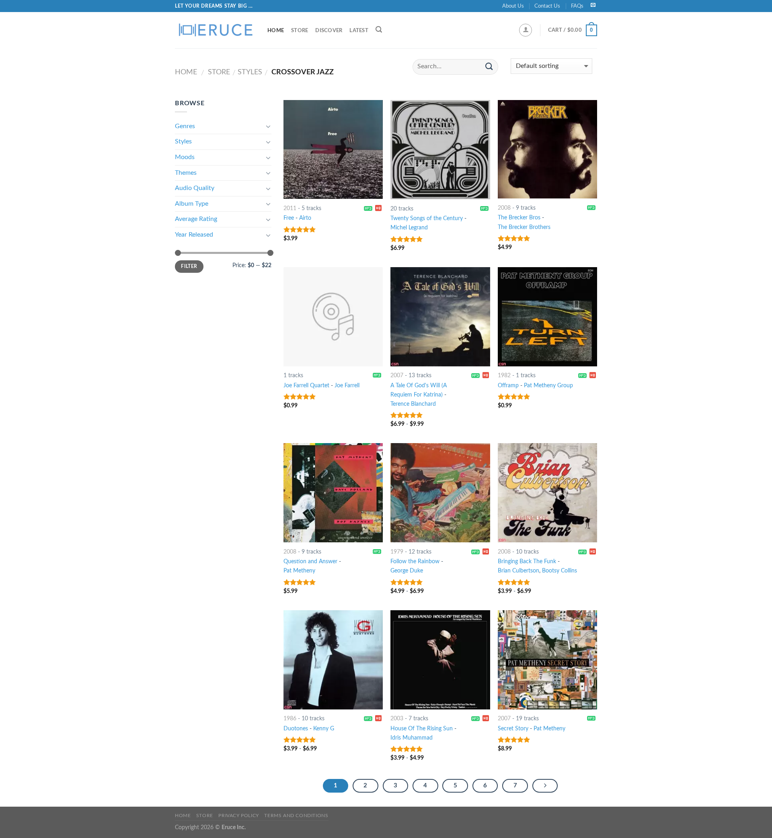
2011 (289, 208)
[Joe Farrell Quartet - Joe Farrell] (333, 316)
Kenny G (323, 729)
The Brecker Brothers (524, 227)
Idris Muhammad (411, 738)
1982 (504, 375)
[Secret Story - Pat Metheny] (547, 659)
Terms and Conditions (296, 815)
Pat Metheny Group (548, 385)
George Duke (406, 571)
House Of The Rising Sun (421, 729)
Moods (185, 157)
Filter (189, 266)
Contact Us (547, 6)
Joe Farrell (347, 385)
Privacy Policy (238, 815)
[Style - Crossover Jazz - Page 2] (545, 786)
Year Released (194, 234)
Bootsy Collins (559, 571)
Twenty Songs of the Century (426, 218)
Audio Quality (194, 188)
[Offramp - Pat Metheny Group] (547, 316)
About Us (513, 6)
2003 (396, 718)
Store (299, 30)
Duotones (295, 729)
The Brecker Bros (519, 218)
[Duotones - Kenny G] (333, 659)
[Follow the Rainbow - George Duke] (440, 492)
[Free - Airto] (333, 149)
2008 (504, 208)
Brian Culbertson (518, 571)
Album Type (191, 203)
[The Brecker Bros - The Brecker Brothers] (547, 149)
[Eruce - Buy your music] (215, 30)
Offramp (508, 385)
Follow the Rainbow (414, 561)
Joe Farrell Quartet (306, 385)
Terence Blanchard (413, 404)
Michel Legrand (409, 228)
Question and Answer (310, 561)
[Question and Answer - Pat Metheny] (333, 492)
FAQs (577, 6)
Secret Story (513, 729)
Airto (305, 218)
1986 (289, 718)
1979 (396, 552)
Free (288, 218)
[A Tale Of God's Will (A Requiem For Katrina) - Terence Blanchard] (440, 316)
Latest (358, 30)
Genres (185, 126)
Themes (186, 173)
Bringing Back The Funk (527, 561)
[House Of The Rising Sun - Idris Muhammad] (440, 659)
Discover (328, 30)
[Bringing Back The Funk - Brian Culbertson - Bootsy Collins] (547, 492)
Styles (250, 72)
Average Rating (196, 219)
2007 (396, 375)
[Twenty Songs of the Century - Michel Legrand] (440, 149)
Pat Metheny (299, 571)
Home (275, 30)
